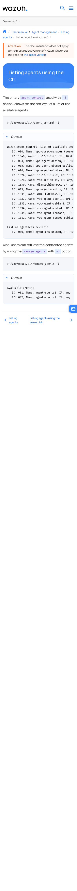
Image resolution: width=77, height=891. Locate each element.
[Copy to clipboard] (69, 121)
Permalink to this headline (66, 75)
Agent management (44, 32)
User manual (19, 32)
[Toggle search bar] (62, 8)
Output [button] (16, 137)
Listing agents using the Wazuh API (45, 320)
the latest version (35, 55)
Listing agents (13, 320)
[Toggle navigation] (71, 8)
